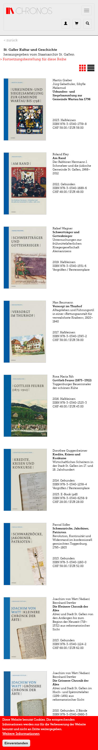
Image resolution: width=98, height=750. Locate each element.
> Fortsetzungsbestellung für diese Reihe (33, 59)
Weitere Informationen (20, 734)
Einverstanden (16, 743)
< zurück (11, 40)
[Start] (29, 11)
